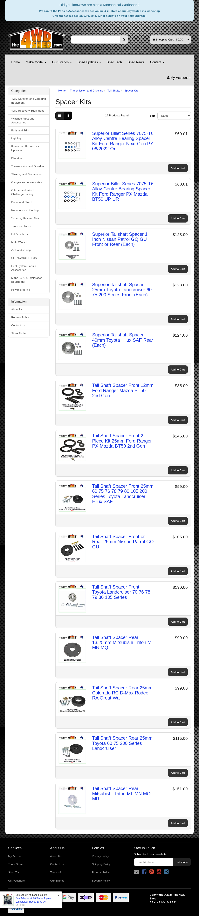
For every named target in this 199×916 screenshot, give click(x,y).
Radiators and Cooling (25, 210)
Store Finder (19, 333)
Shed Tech (114, 62)
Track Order (15, 864)
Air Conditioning (21, 250)
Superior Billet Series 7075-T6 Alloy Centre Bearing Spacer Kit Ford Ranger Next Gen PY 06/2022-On (123, 141)
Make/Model (35, 62)
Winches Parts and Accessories (22, 120)
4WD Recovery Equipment (27, 110)
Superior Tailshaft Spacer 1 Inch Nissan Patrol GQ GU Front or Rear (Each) (120, 239)
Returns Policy (20, 317)
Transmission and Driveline (28, 166)
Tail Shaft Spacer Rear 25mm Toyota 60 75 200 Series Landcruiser (122, 743)
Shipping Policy (101, 864)
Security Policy (101, 880)
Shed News (136, 62)
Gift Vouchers (19, 234)
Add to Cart (178, 168)
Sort (152, 115)
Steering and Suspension (26, 174)
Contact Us (18, 325)
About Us (17, 309)
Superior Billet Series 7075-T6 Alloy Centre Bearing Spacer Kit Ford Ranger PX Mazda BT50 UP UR (123, 191)
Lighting (16, 138)
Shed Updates (88, 62)
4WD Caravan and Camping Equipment (28, 100)
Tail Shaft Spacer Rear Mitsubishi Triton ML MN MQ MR (121, 793)
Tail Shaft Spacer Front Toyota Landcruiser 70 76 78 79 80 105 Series (121, 592)
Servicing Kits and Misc (25, 218)
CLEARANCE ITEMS (24, 258)
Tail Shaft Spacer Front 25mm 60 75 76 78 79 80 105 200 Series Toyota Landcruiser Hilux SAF (123, 493)
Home (15, 62)
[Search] (124, 39)
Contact (156, 62)
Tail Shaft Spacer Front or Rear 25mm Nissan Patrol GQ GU (123, 541)
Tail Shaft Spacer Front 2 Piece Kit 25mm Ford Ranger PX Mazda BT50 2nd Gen (122, 441)
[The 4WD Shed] (36, 37)
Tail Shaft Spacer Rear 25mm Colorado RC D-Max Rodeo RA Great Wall (122, 693)
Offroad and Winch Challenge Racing (22, 192)
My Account (15, 856)
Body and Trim (20, 130)
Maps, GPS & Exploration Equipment (26, 279)
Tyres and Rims (21, 226)
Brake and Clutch (21, 202)
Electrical (16, 158)
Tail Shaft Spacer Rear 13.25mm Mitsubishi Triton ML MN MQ (123, 642)
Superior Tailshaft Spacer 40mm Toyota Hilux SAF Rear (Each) (122, 340)
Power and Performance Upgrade (26, 148)
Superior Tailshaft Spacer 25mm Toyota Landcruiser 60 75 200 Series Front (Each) (122, 289)
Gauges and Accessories (26, 182)
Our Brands (61, 62)
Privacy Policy (100, 856)
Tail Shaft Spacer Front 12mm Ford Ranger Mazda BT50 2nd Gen (123, 390)
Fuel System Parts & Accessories (23, 267)
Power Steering (20, 289)
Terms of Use (58, 872)
